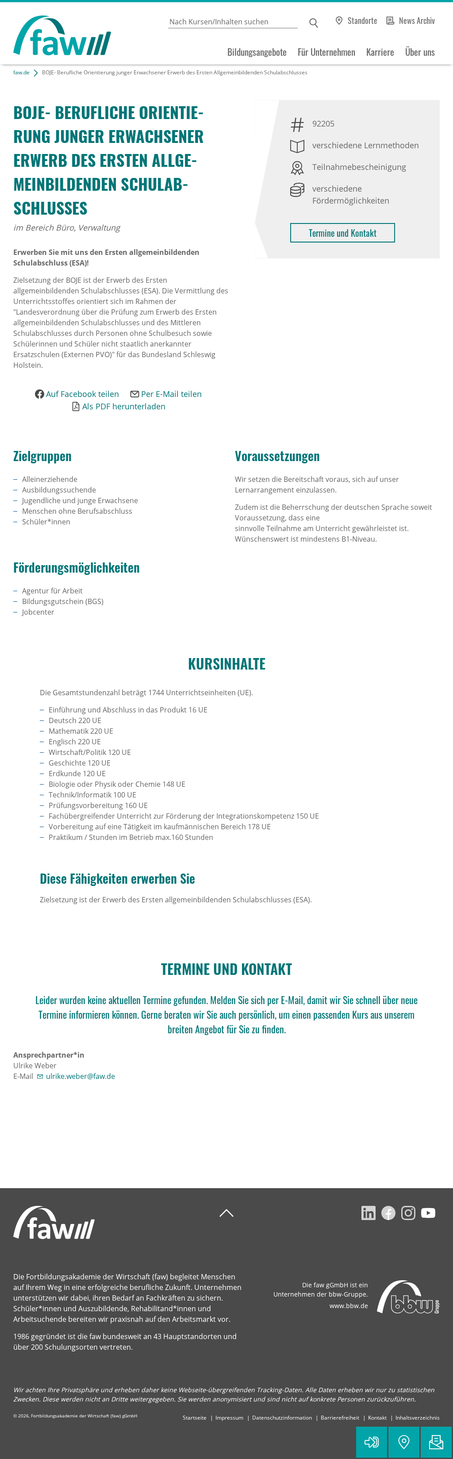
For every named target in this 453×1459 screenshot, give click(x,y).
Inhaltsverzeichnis (417, 1417)
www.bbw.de (349, 1305)
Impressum (229, 1417)
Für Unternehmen (326, 51)
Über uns (420, 51)
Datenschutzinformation (282, 1417)
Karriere (380, 51)
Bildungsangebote (257, 51)
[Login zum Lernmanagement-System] (371, 1442)
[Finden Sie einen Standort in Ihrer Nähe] (403, 1442)
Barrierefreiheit (340, 1417)
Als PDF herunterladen (123, 406)
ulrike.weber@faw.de (80, 1076)
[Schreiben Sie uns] (436, 1442)
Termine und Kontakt (342, 232)
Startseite (195, 1417)
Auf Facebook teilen (82, 394)
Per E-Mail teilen (171, 394)
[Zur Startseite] (55, 33)
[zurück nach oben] (226, 1213)
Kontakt (377, 1417)
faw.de (21, 72)
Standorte (362, 20)
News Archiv (417, 20)
